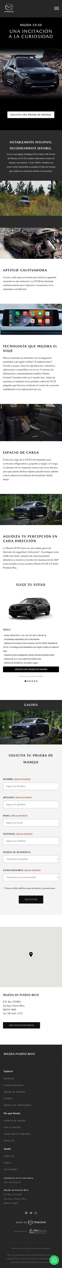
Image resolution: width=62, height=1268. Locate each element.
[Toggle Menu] (56, 8)
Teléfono (18, 834)
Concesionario (22, 870)
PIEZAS (7, 1163)
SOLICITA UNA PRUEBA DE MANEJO (31, 669)
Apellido (17, 797)
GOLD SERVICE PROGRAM (17, 1134)
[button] (3, 727)
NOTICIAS (9, 1141)
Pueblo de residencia (17, 852)
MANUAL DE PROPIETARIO (17, 1105)
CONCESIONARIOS (14, 1085)
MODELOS (9, 1079)
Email (15, 815)
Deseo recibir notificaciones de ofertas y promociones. (30, 888)
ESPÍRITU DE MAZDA (15, 1121)
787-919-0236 (12, 1182)
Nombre (17, 779)
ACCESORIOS (11, 1169)
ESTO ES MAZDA (12, 1127)
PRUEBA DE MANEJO (14, 1092)
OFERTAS (8, 1099)
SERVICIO (9, 1156)
